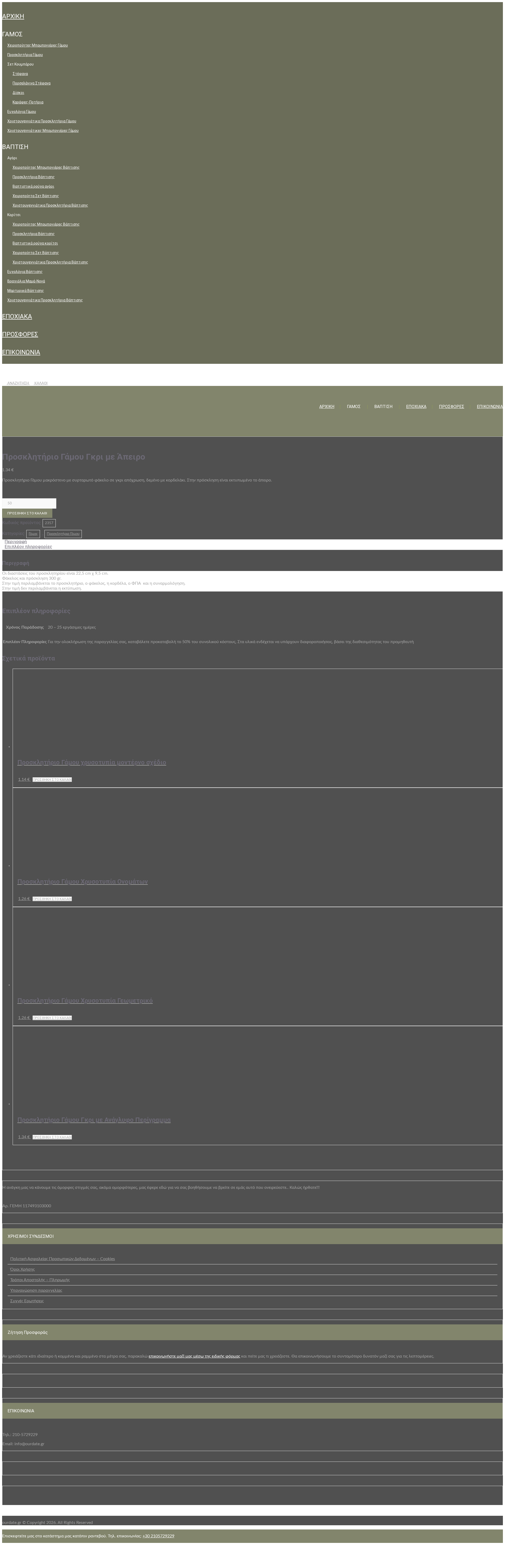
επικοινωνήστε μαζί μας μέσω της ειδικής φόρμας (194, 1356)
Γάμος (33, 534)
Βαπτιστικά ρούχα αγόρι (33, 186)
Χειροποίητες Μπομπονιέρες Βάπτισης (46, 167)
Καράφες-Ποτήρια (28, 102)
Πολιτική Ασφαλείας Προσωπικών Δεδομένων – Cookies (62, 1259)
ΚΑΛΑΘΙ (41, 383)
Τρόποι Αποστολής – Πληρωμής (40, 1280)
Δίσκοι (18, 93)
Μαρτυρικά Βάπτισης (25, 291)
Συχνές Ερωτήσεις (27, 1301)
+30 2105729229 (158, 1536)
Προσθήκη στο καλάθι (27, 513)
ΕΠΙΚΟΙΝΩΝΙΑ (21, 352)
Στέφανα (20, 74)
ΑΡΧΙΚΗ (13, 16)
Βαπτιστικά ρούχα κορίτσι (35, 243)
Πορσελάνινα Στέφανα (31, 83)
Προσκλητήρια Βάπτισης (34, 177)
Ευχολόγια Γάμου (21, 112)
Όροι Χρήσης (22, 1269)
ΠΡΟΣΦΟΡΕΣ (20, 334)
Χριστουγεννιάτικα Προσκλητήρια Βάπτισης (50, 205)
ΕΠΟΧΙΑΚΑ (17, 316)
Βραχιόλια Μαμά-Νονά (26, 281)
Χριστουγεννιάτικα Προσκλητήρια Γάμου (41, 121)
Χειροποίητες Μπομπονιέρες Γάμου (37, 45)
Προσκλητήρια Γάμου (25, 55)
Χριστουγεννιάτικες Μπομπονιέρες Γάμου (43, 130)
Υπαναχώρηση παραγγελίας (36, 1290)
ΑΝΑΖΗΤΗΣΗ (18, 383)
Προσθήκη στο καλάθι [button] (52, 780)
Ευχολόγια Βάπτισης (25, 272)
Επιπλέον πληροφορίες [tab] (28, 546)
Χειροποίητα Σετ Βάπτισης (36, 196)
